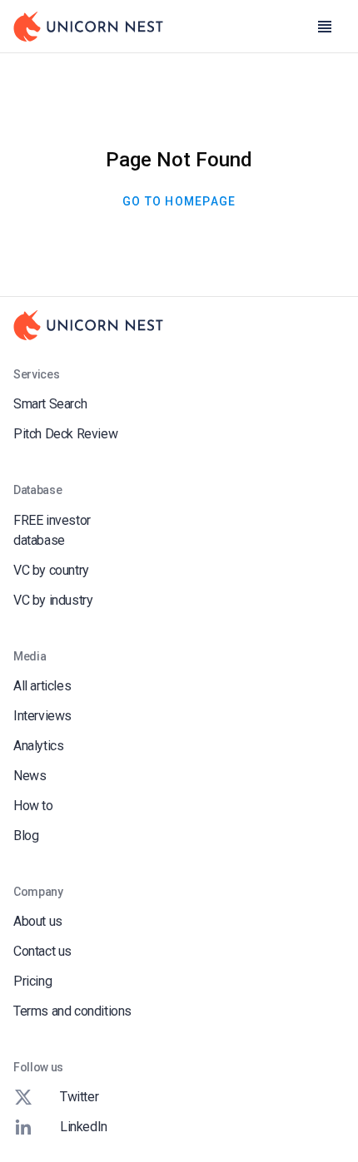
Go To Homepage (179, 201)
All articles (42, 686)
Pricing (32, 981)
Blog (25, 835)
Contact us (42, 951)
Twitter (79, 1097)
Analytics (38, 746)
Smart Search (50, 404)
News (29, 776)
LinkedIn (83, 1127)
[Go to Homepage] (88, 27)
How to (33, 805)
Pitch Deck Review (65, 434)
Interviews (42, 716)
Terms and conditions (72, 1011)
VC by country (51, 570)
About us (37, 921)
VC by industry (52, 600)
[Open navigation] (325, 27)
